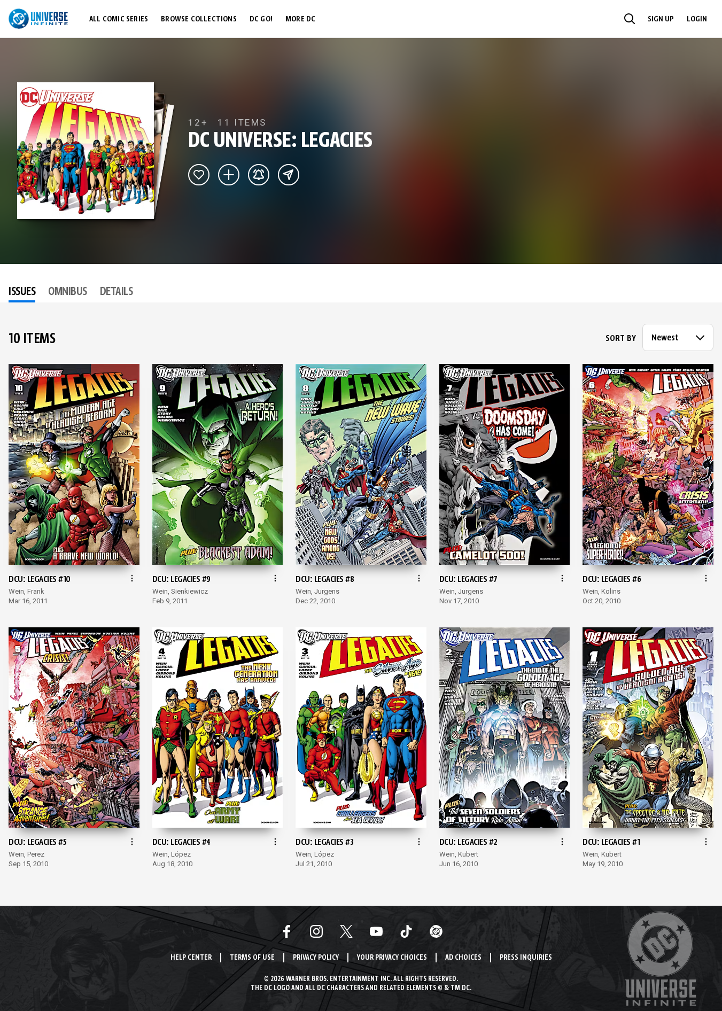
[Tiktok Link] (406, 931)
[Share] (288, 174)
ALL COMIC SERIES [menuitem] (118, 19)
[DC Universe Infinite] (38, 18)
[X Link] (346, 931)
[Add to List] (228, 174)
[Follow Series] (258, 174)
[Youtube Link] (376, 931)
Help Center (191, 957)
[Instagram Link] (316, 931)
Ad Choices (463, 957)
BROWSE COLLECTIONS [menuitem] (199, 19)
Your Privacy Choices (392, 957)
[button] (629, 18)
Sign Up (661, 19)
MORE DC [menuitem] (300, 19)
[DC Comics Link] (436, 931)
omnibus (67, 292)
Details (116, 292)
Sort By (620, 338)
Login (697, 19)
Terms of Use (252, 957)
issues (22, 292)
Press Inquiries (526, 957)
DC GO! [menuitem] (261, 19)
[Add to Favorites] (198, 174)
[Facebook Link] (286, 931)
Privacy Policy (316, 957)
